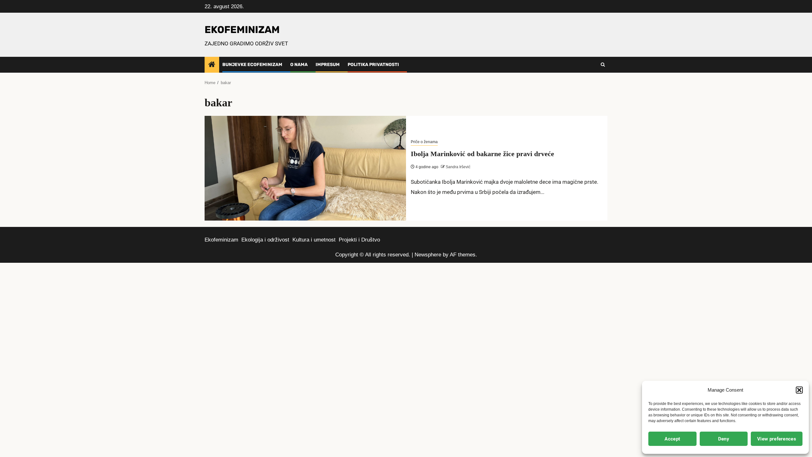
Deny (723, 439)
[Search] (603, 65)
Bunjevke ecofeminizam (252, 64)
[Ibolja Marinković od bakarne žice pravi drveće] (305, 168)
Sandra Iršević (457, 167)
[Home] (211, 65)
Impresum (328, 64)
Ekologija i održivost (265, 240)
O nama (299, 64)
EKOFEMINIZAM (242, 30)
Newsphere (428, 255)
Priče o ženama (424, 142)
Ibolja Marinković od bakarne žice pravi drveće (482, 154)
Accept (672, 439)
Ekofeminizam (221, 240)
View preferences (776, 439)
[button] (799, 390)
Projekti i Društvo (359, 240)
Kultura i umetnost (314, 240)
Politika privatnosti (373, 64)
